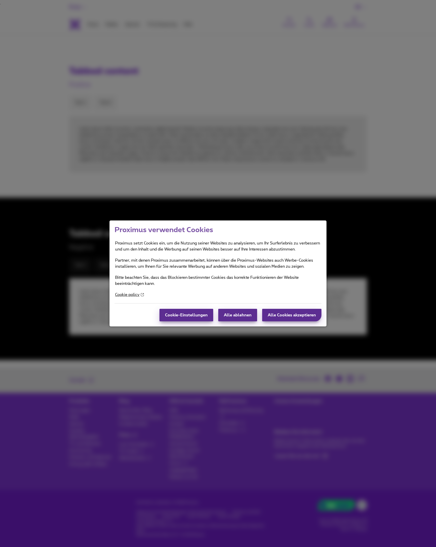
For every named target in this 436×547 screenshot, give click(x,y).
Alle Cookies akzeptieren (292, 315)
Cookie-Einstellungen (186, 315)
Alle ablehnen (238, 315)
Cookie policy (127, 295)
